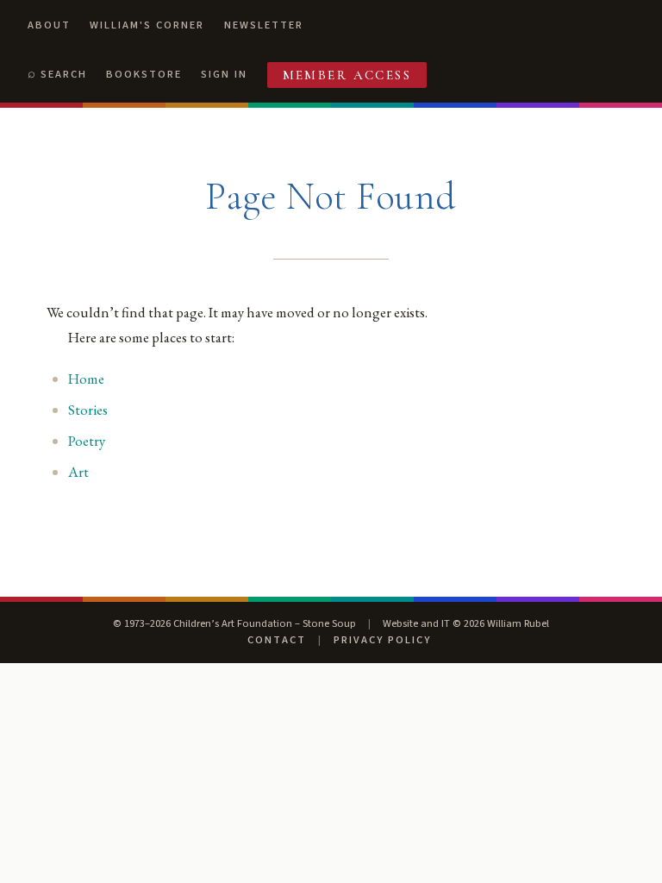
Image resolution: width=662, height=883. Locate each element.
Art (78, 471)
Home (86, 378)
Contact (276, 640)
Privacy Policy (382, 640)
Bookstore (144, 74)
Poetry (86, 440)
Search (64, 74)
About (49, 25)
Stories (88, 409)
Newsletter (263, 25)
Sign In (224, 74)
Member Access (347, 75)
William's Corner (147, 25)
